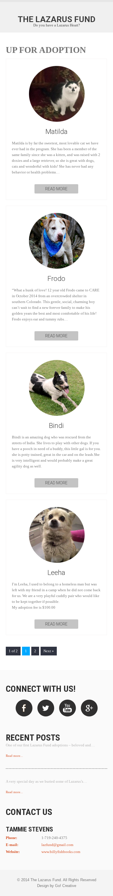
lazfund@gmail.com (57, 845)
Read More (56, 189)
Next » (48, 651)
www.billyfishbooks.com (60, 852)
